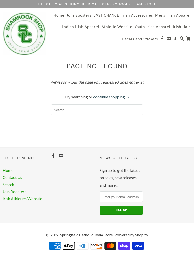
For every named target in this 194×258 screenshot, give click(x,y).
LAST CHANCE (106, 16)
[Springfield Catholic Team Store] (24, 33)
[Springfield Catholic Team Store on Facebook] (162, 39)
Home (59, 16)
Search (8, 184)
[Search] (182, 39)
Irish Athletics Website (22, 198)
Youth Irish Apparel (153, 27)
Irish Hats (182, 27)
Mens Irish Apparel (173, 16)
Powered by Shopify (131, 235)
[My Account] (175, 39)
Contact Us (12, 177)
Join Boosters (79, 16)
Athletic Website (117, 27)
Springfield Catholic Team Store (86, 235)
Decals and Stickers (140, 39)
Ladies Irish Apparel (80, 27)
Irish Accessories (137, 16)
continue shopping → (111, 96)
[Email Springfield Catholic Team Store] (169, 39)
